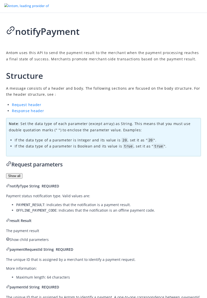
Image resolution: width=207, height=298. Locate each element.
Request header (26, 104)
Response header (28, 110)
